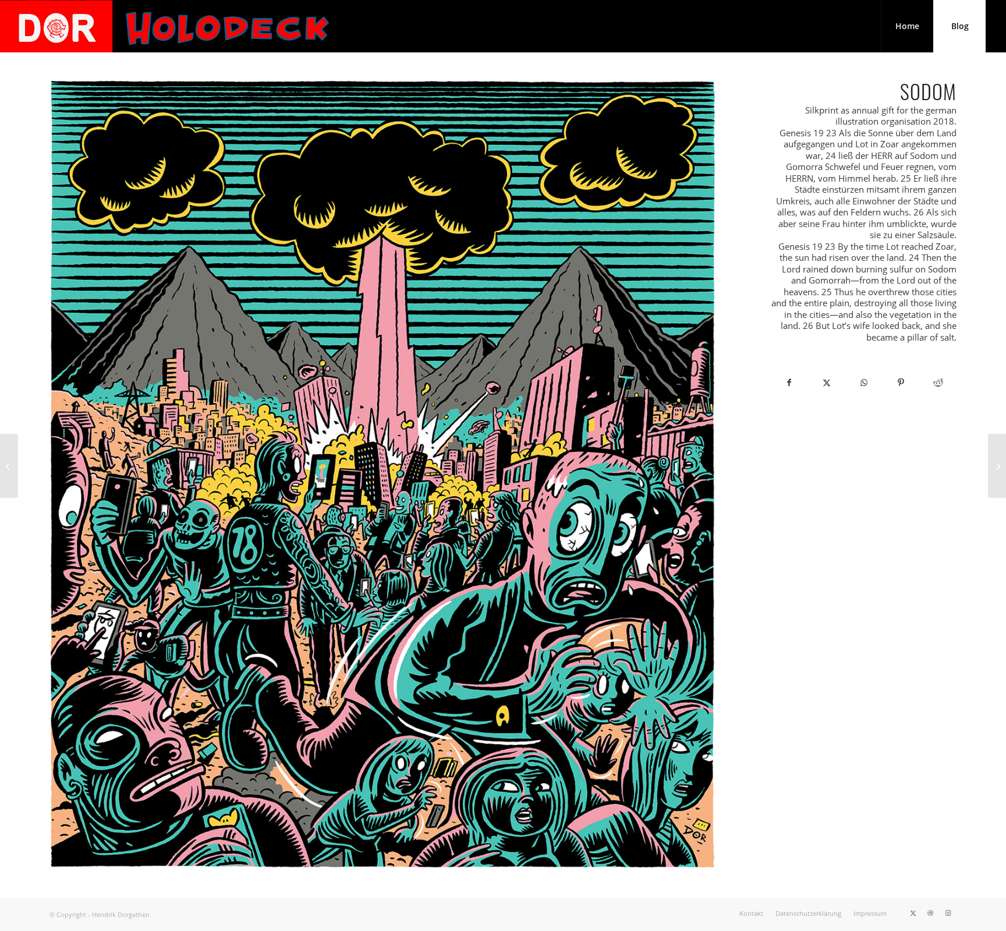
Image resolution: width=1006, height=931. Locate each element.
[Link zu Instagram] (948, 913)
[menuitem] (907, 26)
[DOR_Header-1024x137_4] (166, 26)
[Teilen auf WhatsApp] (864, 382)
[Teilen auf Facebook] (789, 382)
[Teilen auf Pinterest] (901, 382)
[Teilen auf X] (826, 382)
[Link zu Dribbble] (930, 913)
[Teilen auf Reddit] (938, 382)
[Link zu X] (913, 913)
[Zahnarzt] (997, 466)
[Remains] (9, 466)
